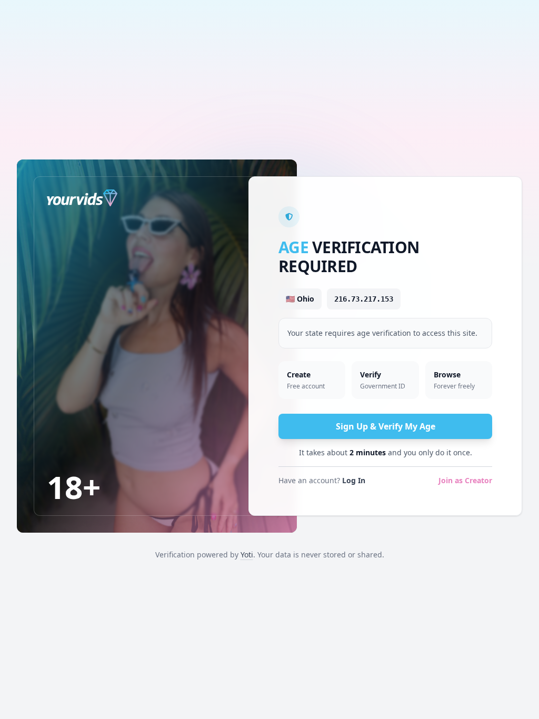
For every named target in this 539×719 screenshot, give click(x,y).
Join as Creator (465, 480)
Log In (353, 480)
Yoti (247, 555)
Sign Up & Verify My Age (385, 426)
